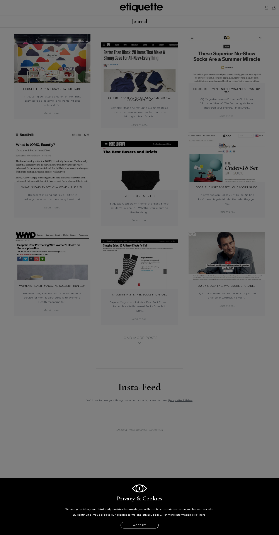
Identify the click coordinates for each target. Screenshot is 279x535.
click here (199, 514)
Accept (139, 525)
